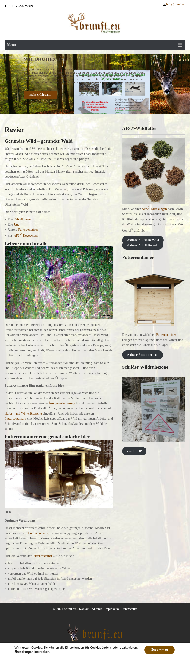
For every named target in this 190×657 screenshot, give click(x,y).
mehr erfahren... (40, 94)
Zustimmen (159, 649)
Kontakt (84, 609)
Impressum (111, 609)
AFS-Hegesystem (26, 235)
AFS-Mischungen (154, 209)
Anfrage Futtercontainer (142, 354)
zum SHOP (134, 451)
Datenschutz (129, 609)
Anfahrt (97, 609)
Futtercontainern (15, 418)
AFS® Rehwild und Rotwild (63, 59)
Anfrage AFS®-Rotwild (142, 245)
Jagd (16, 224)
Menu (11, 45)
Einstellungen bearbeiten (31, 652)
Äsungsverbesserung (62, 403)
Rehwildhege (22, 219)
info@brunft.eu (175, 4)
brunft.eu (70, 609)
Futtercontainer (28, 229)
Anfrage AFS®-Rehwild (143, 240)
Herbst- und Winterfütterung (24, 413)
